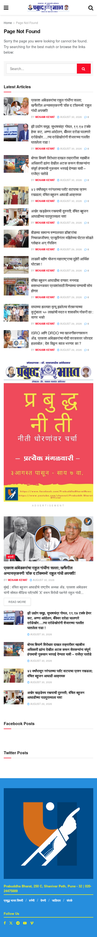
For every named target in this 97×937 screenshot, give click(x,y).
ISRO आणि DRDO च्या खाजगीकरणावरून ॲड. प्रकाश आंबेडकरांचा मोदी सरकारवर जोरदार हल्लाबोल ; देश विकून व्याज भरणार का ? (62, 338)
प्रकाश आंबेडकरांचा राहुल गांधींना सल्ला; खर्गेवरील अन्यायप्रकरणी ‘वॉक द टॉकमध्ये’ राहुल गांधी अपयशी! (61, 105)
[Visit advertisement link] (48, 431)
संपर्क (69, 900)
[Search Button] (90, 7)
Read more (19, 601)
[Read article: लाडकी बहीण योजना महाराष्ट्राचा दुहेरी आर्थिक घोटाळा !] (16, 265)
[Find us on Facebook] (5, 923)
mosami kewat (45, 117)
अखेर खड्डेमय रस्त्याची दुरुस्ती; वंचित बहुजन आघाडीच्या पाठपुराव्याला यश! (59, 213)
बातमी (11, 557)
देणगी (43, 900)
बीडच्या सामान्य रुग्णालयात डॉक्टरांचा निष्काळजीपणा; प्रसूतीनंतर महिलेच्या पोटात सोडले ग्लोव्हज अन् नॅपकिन (62, 237)
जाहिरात (56, 900)
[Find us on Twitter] (11, 923)
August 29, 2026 (70, 222)
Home (8, 22)
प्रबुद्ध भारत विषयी (13, 900)
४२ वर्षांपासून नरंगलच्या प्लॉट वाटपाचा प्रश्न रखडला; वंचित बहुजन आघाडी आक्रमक (58, 192)
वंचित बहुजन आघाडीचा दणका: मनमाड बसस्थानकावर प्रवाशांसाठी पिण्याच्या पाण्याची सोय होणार (61, 285)
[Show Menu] (6, 7)
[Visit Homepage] (48, 7)
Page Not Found (27, 22)
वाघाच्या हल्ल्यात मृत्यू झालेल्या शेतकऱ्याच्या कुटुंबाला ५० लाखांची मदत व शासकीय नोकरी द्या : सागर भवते (62, 312)
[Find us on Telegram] (18, 923)
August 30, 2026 (70, 117)
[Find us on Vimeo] (32, 923)
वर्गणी (32, 900)
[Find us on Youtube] (25, 923)
